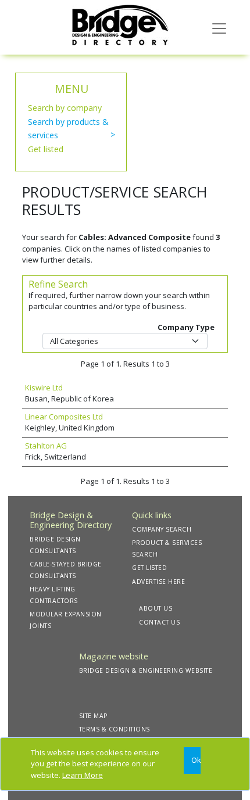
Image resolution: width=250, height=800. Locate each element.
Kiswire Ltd (44, 387)
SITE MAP (93, 716)
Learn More (82, 775)
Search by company (65, 107)
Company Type (186, 327)
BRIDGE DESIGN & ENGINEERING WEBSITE (146, 670)
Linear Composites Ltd (64, 416)
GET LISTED (149, 568)
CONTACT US (159, 622)
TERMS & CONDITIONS (114, 729)
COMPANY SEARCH (161, 529)
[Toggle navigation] (219, 27)
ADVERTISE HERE (158, 581)
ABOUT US (155, 608)
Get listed (45, 149)
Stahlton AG (46, 445)
